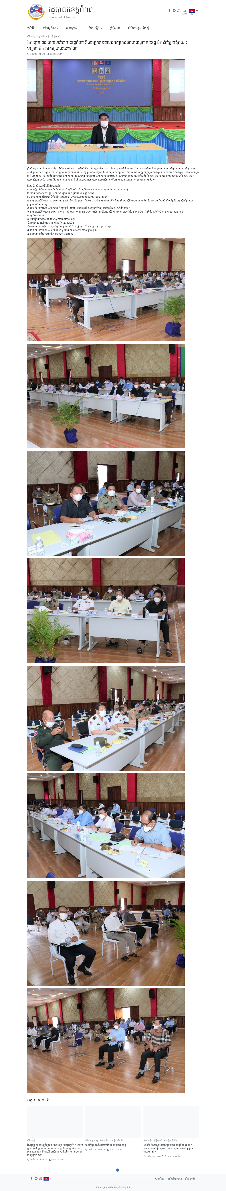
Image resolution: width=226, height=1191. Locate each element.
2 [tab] (112, 1170)
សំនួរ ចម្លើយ (190, 1179)
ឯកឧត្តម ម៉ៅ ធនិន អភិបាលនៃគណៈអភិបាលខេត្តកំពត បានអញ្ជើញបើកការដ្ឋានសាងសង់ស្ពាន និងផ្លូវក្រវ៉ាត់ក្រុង (111, 1146)
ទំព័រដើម (31, 28)
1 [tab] (108, 1170)
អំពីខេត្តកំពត (49, 28)
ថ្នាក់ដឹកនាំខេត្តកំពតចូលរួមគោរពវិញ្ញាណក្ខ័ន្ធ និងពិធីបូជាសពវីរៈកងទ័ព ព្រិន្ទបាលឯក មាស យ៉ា (55, 1146)
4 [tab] (118, 1170)
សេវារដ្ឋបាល (72, 28)
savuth (58, 53)
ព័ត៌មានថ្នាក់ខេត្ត (33, 36)
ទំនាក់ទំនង (159, 1179)
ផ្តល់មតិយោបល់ (175, 1179)
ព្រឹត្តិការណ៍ (115, 28)
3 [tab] (115, 1170)
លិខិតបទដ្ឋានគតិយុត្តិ (138, 28)
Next (192, 1136)
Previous (33, 1136)
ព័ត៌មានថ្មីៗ (94, 28)
